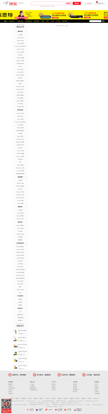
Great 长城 (20, 69)
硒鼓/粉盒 (20, 31)
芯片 (20, 311)
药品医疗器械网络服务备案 (48, 401)
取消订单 (75, 391)
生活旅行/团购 (11, 387)
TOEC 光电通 (20, 57)
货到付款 (53, 384)
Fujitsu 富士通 (20, 255)
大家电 (9, 391)
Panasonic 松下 (20, 89)
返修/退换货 (75, 389)
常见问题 (10, 389)
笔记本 (41, 6)
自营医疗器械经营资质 (61, 401)
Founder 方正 (20, 139)
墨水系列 (20, 222)
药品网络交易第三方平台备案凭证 (75, 401)
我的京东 (89, 3)
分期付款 (53, 387)
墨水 (48, 21)
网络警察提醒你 (40, 409)
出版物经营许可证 (55, 402)
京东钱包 (55, 406)
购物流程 (10, 384)
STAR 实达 (20, 266)
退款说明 (75, 387)
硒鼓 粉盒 (20, 21)
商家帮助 (35, 398)
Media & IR (95, 398)
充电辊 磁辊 (20, 317)
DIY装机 (96, 386)
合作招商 (30, 398)
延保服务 (96, 387)
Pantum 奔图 (20, 52)
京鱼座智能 (97, 393)
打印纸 (58, 21)
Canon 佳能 (20, 37)
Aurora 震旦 (20, 72)
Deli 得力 (20, 55)
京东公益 (89, 398)
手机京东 (47, 398)
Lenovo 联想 (20, 43)
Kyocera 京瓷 (20, 49)
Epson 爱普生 (20, 101)
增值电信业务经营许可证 (98, 404)
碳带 (20, 286)
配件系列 (64, 21)
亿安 (20, 292)
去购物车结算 (100, 3)
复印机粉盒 (29, 21)
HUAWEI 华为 (20, 63)
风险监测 (71, 398)
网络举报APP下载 (68, 409)
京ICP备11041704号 (31, 401)
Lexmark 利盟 (20, 170)
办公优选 (52, 6)
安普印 (20, 83)
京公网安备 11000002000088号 (17, 401)
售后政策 (75, 384)
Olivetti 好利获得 (20, 269)
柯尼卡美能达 (20, 95)
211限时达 (32, 386)
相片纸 (20, 302)
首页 (5, 21)
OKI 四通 (20, 103)
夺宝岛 (96, 384)
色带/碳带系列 (20, 243)
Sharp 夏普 (20, 98)
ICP (39, 401)
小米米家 (20, 237)
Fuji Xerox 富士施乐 (20, 46)
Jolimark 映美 (20, 258)
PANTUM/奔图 (20, 142)
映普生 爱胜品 (20, 80)
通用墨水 (20, 240)
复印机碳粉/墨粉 (20, 173)
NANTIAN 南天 (20, 252)
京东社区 (65, 398)
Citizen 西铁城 (20, 272)
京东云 (60, 406)
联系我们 (18, 398)
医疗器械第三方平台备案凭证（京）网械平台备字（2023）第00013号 (67, 404)
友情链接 (53, 398)
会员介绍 (10, 386)
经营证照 (47, 404)
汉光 (20, 162)
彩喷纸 (20, 305)
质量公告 (77, 398)
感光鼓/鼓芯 (20, 314)
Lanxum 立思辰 (20, 60)
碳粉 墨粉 (36, 21)
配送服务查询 (33, 387)
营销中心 (41, 398)
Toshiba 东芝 (20, 106)
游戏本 (47, 6)
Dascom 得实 (20, 249)
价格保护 (75, 386)
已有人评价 (21, 333)
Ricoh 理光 (20, 92)
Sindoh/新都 (20, 165)
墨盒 (43, 21)
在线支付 (53, 386)
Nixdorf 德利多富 (20, 278)
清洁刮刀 (20, 320)
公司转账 (53, 389)
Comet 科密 (20, 281)
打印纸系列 (20, 296)
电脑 (45, 6)
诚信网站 (49, 409)
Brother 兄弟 (20, 40)
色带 (52, 21)
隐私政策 (83, 398)
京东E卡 (96, 389)
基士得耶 (20, 159)
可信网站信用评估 (30, 409)
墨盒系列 (20, 206)
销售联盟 (59, 398)
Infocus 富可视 (20, 75)
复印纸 (20, 299)
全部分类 (11, 21)
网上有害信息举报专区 (58, 409)
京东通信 (96, 391)
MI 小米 (20, 66)
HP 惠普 (20, 34)
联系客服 (10, 393)
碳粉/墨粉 (20, 177)
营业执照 (88, 404)
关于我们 (12, 398)
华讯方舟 (20, 78)
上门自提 (32, 384)
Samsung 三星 (20, 86)
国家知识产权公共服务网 (77, 409)
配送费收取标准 (33, 389)
